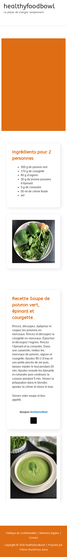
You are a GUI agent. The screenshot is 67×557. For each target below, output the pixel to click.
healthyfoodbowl (29, 6)
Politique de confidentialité (21, 533)
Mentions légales (49, 533)
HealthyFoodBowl (39, 411)
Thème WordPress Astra (33, 549)
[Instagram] (33, 420)
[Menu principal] (7, 21)
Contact (33, 537)
